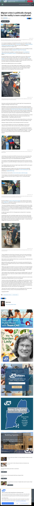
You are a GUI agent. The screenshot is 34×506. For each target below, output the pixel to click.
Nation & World (15, 294)
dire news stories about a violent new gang (19, 172)
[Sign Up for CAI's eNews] (17, 380)
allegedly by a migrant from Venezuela (19, 49)
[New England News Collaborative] (17, 414)
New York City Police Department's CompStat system (20, 109)
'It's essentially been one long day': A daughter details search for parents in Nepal (19, 481)
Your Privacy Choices (24, 503)
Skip (17, 503)
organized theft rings (10, 170)
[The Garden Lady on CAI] (17, 345)
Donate (30, 1)
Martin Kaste (8, 302)
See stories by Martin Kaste (11, 304)
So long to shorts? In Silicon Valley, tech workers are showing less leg (18, 463)
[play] (2, 4)
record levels (18, 44)
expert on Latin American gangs (14, 200)
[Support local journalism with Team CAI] (17, 318)
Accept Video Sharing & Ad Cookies (7, 503)
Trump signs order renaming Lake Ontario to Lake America (10, 468)
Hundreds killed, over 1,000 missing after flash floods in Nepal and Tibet (12, 475)
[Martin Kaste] (3, 303)
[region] (15, 496)
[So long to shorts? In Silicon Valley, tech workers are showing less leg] (4, 464)
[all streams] (32, 4)
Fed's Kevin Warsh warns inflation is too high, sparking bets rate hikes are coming (19, 457)
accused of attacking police (24, 169)
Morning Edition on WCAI (7, 294)
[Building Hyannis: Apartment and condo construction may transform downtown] (17, 442)
